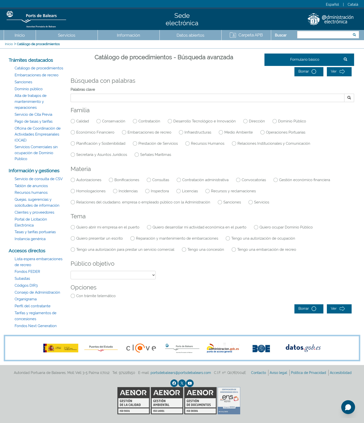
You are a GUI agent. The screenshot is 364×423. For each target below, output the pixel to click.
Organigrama (26, 299)
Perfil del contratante (33, 306)
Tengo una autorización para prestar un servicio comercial (125, 249)
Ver (334, 71)
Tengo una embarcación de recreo (266, 249)
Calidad (82, 121)
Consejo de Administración (37, 292)
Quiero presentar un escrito (99, 238)
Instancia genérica (30, 239)
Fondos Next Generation (36, 326)
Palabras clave (83, 89)
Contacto (259, 373)
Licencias (190, 191)
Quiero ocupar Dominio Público (286, 227)
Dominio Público (292, 121)
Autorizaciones (88, 180)
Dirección (257, 121)
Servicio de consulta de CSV (39, 179)
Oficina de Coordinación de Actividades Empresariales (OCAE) (38, 134)
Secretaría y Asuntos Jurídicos (101, 154)
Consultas (160, 180)
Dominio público (29, 89)
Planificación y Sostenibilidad (100, 143)
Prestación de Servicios (158, 143)
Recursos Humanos (207, 143)
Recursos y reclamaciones (233, 191)
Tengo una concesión (205, 249)
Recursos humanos (31, 192)
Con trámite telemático (96, 296)
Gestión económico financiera (304, 180)
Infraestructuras (197, 132)
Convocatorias (254, 180)
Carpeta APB (250, 34)
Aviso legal (279, 373)
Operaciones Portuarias (285, 132)
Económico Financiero (95, 132)
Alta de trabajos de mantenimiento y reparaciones (31, 101)
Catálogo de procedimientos (38, 44)
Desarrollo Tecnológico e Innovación (204, 121)
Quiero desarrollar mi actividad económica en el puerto (199, 227)
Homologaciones (90, 191)
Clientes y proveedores (34, 212)
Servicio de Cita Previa (33, 114)
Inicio (20, 35)
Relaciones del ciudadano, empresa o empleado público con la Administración (143, 202)
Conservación (113, 121)
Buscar (280, 35)
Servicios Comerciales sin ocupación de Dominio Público (36, 153)
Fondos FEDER (27, 271)
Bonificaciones (126, 180)
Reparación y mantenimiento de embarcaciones (177, 238)
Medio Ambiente (238, 132)
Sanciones (23, 82)
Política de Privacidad (309, 373)
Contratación (149, 121)
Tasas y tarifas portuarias (35, 232)
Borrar (304, 71)
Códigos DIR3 (26, 285)
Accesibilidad (341, 373)
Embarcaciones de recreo (36, 75)
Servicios (261, 202)
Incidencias (128, 191)
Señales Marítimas (155, 154)
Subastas (22, 278)
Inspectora (160, 191)
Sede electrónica (182, 19)
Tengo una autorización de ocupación (263, 238)
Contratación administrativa (205, 180)
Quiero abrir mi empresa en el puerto (107, 227)
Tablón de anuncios (31, 186)
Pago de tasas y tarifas (33, 121)
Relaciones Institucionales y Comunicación (273, 143)
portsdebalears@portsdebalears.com (181, 373)
